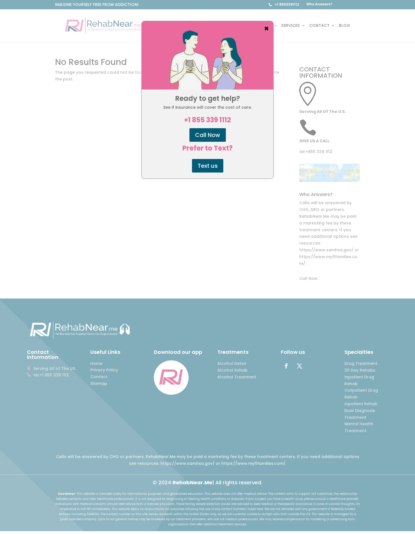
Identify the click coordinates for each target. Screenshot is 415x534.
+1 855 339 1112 (207, 120)
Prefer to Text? (207, 148)
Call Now (207, 135)
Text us (208, 166)
